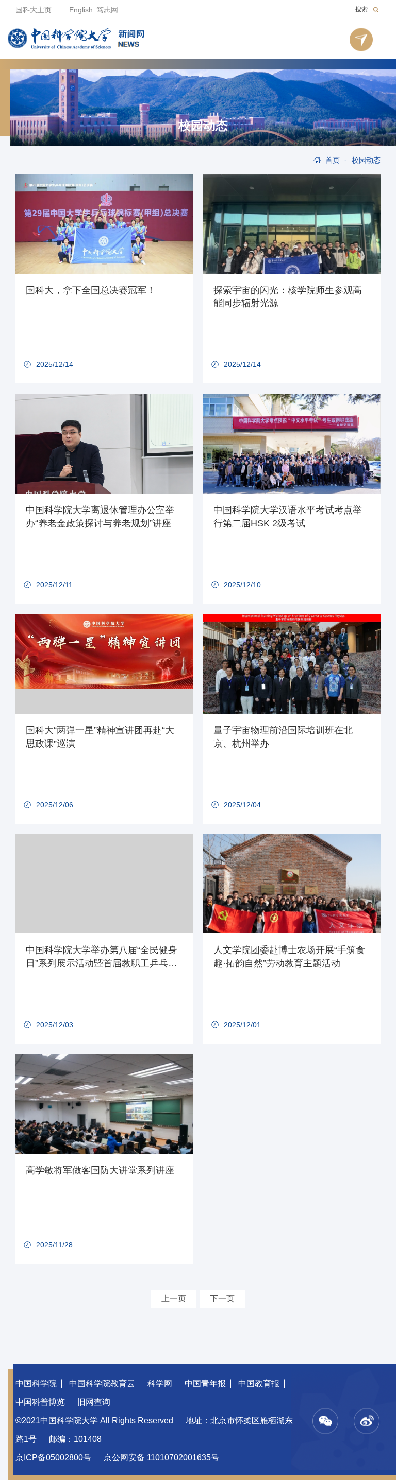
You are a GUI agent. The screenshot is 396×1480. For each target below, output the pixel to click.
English (81, 10)
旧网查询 (93, 1402)
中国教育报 (258, 1383)
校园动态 (203, 125)
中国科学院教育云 (102, 1383)
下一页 (222, 1298)
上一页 (173, 1298)
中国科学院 (36, 1383)
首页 (332, 160)
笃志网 (107, 10)
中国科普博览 (40, 1402)
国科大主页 (33, 10)
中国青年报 (205, 1383)
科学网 (159, 1383)
